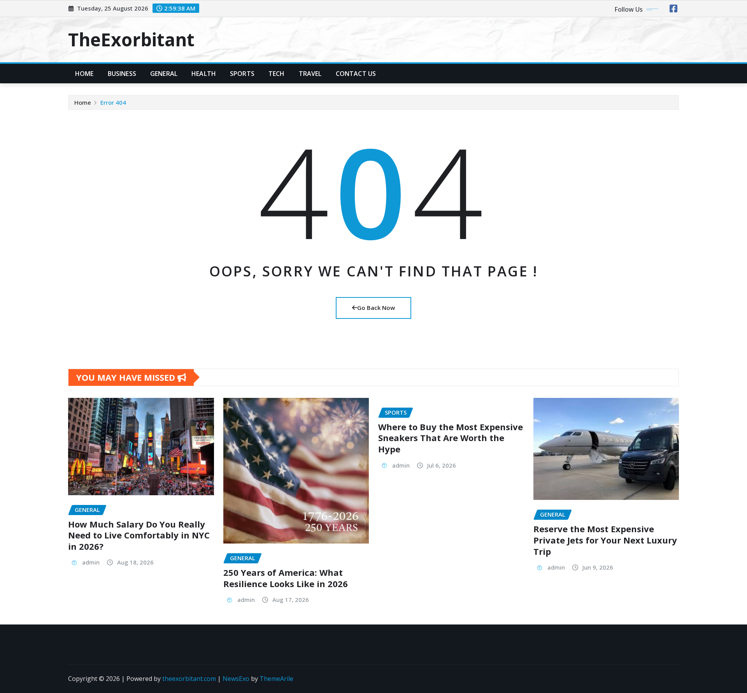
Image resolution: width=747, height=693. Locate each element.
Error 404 (113, 102)
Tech (276, 73)
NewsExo (236, 678)
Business (122, 73)
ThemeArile (276, 678)
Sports (242, 73)
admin (91, 562)
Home (84, 73)
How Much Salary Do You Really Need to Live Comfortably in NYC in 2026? (139, 535)
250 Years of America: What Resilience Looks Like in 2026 (285, 577)
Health (203, 73)
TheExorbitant (131, 39)
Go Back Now (376, 307)
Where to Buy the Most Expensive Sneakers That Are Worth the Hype (450, 438)
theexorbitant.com (189, 678)
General (163, 73)
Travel (310, 73)
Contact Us (356, 73)
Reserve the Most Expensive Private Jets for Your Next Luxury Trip (605, 540)
